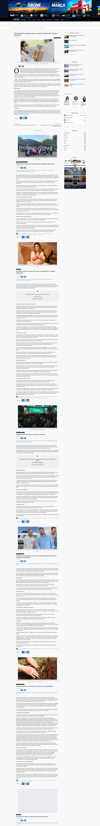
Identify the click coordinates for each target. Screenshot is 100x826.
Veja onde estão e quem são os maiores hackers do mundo (25, 125)
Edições (65, 147)
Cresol (18, 684)
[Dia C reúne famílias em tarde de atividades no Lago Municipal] (66, 46)
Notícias (49, 648)
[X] (99, 11)
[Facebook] (99, 7)
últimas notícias (26, 519)
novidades (53, 648)
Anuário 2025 (49, 19)
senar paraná (21, 519)
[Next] (84, 101)
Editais (65, 141)
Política (43, 19)
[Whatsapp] (99, 9)
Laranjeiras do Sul (44, 648)
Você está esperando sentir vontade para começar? (84, 105)
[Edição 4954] (75, 174)
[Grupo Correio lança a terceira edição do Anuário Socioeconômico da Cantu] (66, 85)
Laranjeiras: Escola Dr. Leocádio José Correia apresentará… (76, 70)
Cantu (29, 19)
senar (17, 519)
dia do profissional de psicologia (36, 396)
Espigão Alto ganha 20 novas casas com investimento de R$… (76, 51)
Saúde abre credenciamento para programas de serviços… (75, 65)
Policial (38, 19)
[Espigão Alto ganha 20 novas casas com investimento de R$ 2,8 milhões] (66, 51)
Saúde (23, 553)
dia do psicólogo (44, 396)
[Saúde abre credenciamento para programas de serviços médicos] (66, 65)
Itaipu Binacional (35, 233)
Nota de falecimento (73, 40)
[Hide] (99, 15)
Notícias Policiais (67, 145)
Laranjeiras (24, 19)
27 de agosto (20, 396)
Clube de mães (29, 233)
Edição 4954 (75, 185)
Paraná (33, 19)
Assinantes (56, 19)
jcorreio (39, 233)
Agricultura (19, 432)
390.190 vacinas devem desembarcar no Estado (26, 111)
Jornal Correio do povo (45, 233)
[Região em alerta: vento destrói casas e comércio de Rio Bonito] (66, 75)
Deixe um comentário (37, 130)
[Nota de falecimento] (66, 41)
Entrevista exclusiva (50, 396)
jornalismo (50, 233)
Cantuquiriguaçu (23, 233)
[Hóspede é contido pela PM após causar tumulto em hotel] (66, 36)
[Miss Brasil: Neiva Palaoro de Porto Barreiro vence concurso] (66, 80)
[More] (99, 14)
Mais (62, 19)
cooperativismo (29, 780)
